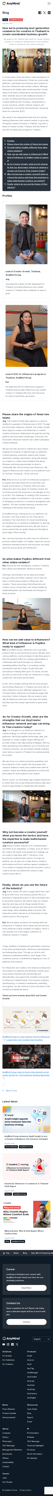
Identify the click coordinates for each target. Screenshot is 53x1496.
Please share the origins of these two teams (27, 144)
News (16, 1253)
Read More (26, 1288)
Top (7, 1253)
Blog (25, 1253)
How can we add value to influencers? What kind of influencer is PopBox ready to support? (28, 157)
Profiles (10, 141)
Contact (26, 1322)
